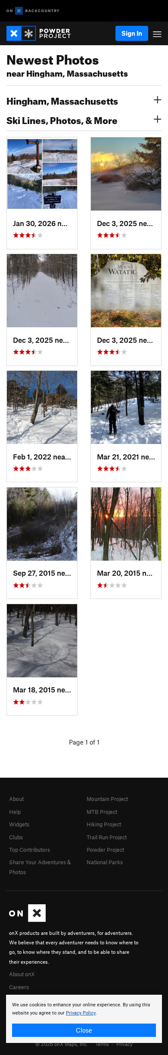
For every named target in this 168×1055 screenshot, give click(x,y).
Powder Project (105, 849)
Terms (102, 1044)
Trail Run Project (107, 837)
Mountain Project (107, 798)
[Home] (42, 33)
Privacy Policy (81, 1013)
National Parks (105, 862)
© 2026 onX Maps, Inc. (61, 1044)
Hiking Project (104, 824)
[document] (84, 1019)
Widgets (19, 824)
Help (15, 811)
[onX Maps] (27, 919)
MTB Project (102, 811)
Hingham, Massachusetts (62, 100)
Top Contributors (29, 849)
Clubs (16, 837)
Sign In (131, 33)
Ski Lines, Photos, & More (62, 119)
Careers (19, 987)
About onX (22, 974)
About (16, 798)
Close (84, 1030)
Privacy (124, 1044)
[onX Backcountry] (33, 11)
